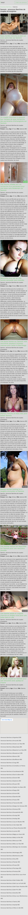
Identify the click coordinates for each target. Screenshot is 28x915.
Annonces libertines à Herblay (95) (10, 818)
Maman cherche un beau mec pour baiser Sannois (13, 414)
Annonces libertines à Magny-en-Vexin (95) (13, 834)
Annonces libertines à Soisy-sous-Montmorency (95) (14, 897)
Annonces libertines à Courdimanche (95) (12, 771)
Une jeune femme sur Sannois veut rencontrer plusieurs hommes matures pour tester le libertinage (13, 343)
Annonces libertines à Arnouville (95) (11, 740)
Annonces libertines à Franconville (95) (11, 803)
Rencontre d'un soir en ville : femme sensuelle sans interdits (12, 279)
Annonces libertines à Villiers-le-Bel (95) (12, 908)
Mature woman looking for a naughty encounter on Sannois (12, 490)
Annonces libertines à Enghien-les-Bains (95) (13, 787)
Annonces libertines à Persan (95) (10, 865)
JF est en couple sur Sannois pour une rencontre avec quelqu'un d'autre (13, 681)
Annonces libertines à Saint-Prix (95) (11, 889)
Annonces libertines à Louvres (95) (10, 831)
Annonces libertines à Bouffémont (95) (11, 759)
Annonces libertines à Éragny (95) (10, 790)
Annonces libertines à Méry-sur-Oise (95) (12, 843)
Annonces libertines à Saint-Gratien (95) (12, 880)
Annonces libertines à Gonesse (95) (10, 809)
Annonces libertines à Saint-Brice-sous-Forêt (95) (13, 876)
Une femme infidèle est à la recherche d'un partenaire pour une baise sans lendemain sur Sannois (12, 187)
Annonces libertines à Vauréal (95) (10, 904)
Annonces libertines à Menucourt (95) (11, 840)
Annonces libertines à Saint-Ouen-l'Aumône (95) (14, 886)
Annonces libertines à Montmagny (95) (11, 852)
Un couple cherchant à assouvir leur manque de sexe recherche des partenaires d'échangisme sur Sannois (13, 120)
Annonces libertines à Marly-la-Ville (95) (12, 837)
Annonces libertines (5, 7)
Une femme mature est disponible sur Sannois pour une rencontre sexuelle (13, 548)
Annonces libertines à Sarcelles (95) (11, 893)
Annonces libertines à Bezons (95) (10, 756)
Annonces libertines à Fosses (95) (10, 799)
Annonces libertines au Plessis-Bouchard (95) (13, 828)
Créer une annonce (21, 2)
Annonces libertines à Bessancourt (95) (11, 753)
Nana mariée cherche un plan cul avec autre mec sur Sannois (13, 37)
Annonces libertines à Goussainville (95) (12, 812)
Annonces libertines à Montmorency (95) (12, 855)
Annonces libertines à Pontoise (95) (10, 871)
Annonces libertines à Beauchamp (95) (11, 747)
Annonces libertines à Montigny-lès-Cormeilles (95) (14, 848)
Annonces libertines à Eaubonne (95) (11, 781)
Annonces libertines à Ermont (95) (10, 793)
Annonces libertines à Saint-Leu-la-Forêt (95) (13, 883)
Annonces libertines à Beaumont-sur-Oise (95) (13, 750)
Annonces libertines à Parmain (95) (10, 862)
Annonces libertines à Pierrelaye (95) (11, 868)
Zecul (2, 2)
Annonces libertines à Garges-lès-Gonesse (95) (14, 806)
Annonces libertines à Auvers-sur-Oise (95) (13, 743)
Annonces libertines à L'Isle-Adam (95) (11, 825)
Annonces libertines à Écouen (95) (10, 784)
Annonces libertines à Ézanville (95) (10, 796)
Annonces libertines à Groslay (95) (10, 815)
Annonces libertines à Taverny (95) (10, 901)
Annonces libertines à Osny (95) (9, 859)
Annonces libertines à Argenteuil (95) (11, 737)
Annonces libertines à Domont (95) (10, 777)
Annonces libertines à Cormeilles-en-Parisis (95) (13, 767)
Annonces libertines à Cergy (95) (10, 762)
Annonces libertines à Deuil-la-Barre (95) (12, 774)
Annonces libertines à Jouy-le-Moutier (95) (12, 821)
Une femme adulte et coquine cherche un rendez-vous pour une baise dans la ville (13, 615)
